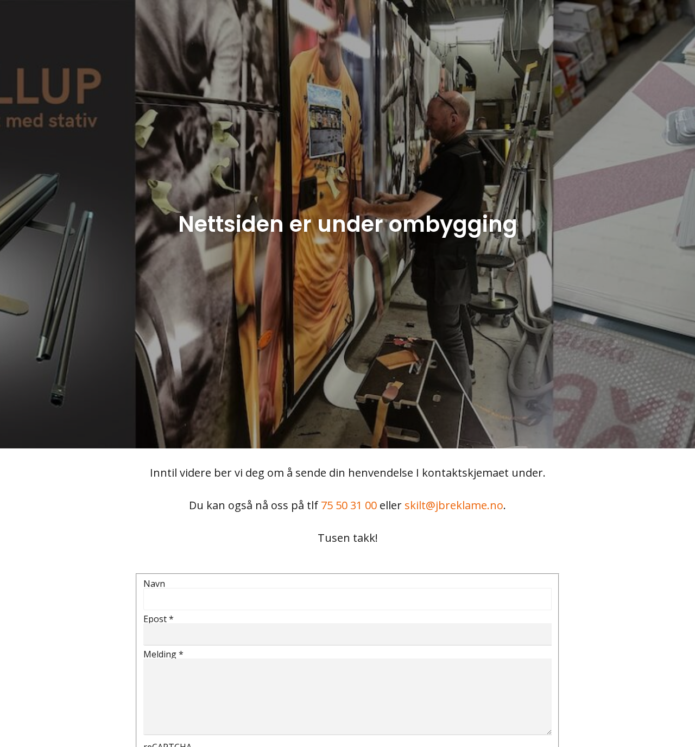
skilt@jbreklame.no (454, 505)
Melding (163, 654)
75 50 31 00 (349, 505)
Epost (158, 619)
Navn (154, 584)
